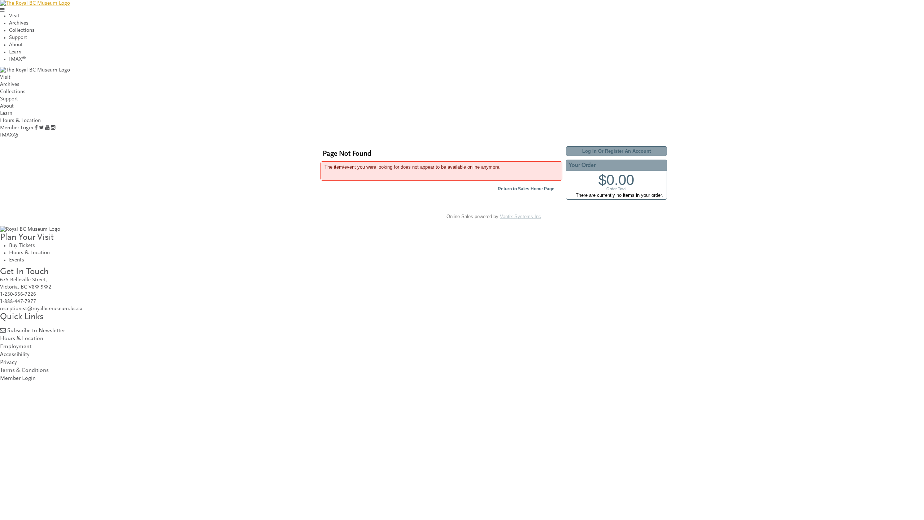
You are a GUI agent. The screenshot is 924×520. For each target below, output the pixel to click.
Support (18, 37)
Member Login (16, 128)
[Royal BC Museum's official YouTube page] (47, 128)
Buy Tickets (22, 245)
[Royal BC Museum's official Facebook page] (36, 128)
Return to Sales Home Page (526, 188)
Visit (14, 16)
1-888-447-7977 (18, 301)
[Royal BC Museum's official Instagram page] (53, 128)
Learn (15, 52)
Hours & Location (20, 121)
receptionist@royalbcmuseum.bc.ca (41, 309)
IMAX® (9, 135)
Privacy (8, 362)
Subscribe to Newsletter (36, 331)
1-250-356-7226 (18, 294)
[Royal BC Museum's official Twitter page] (41, 128)
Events (16, 260)
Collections (22, 30)
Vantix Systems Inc (520, 216)
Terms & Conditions (24, 370)
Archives (19, 23)
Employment (15, 347)
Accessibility (14, 355)
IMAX (17, 59)
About (16, 45)
